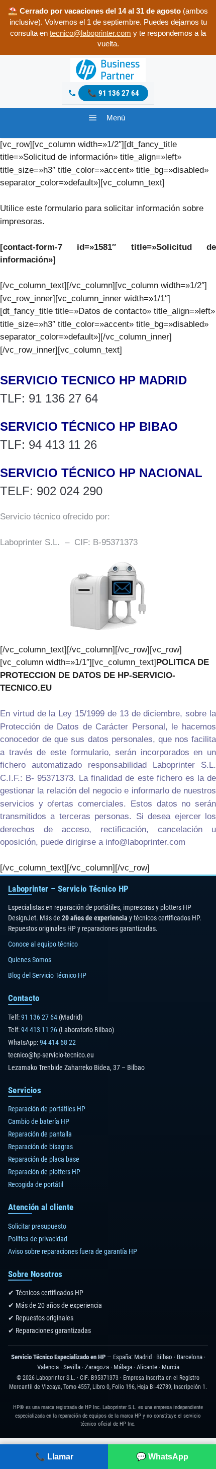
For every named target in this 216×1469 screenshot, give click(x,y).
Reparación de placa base (43, 1159)
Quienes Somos (29, 960)
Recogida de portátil (35, 1184)
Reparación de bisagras (40, 1147)
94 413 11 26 (39, 1030)
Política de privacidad (37, 1239)
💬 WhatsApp (162, 1456)
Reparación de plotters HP (44, 1172)
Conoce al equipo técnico (43, 944)
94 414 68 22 (58, 1042)
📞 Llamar (54, 1456)
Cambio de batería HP (38, 1121)
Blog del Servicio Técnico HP (47, 975)
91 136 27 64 (118, 93)
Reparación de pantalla (40, 1134)
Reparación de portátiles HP (46, 1109)
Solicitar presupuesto (37, 1226)
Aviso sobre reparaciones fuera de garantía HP (72, 1251)
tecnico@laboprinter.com (90, 33)
